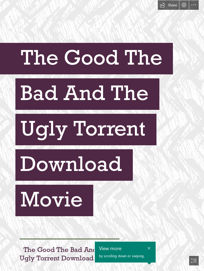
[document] (102, 135)
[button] (168, 5)
